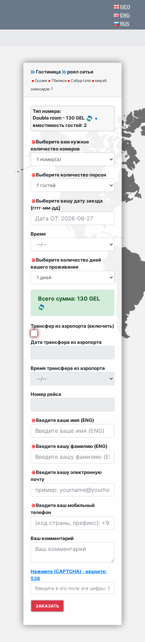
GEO (125, 6)
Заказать (47, 606)
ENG (125, 15)
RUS (125, 23)
